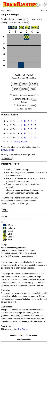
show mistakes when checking (26, 95)
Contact (28, 335)
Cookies (13, 335)
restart (24, 89)
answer (25, 84)
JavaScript (22, 329)
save (26, 23)
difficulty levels (7, 150)
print (16, 89)
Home (3, 10)
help (4, 210)
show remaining (23, 105)
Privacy (21, 335)
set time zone (7, 158)
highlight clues (26, 109)
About (34, 335)
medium (19, 19)
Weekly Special (20, 141)
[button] (9, 37)
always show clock (23, 99)
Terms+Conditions (23, 339)
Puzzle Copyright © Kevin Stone (24, 78)
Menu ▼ (44, 10)
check (15, 84)
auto (34, 84)
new (33, 89)
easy (12, 19)
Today (8, 10)
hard (25, 19)
